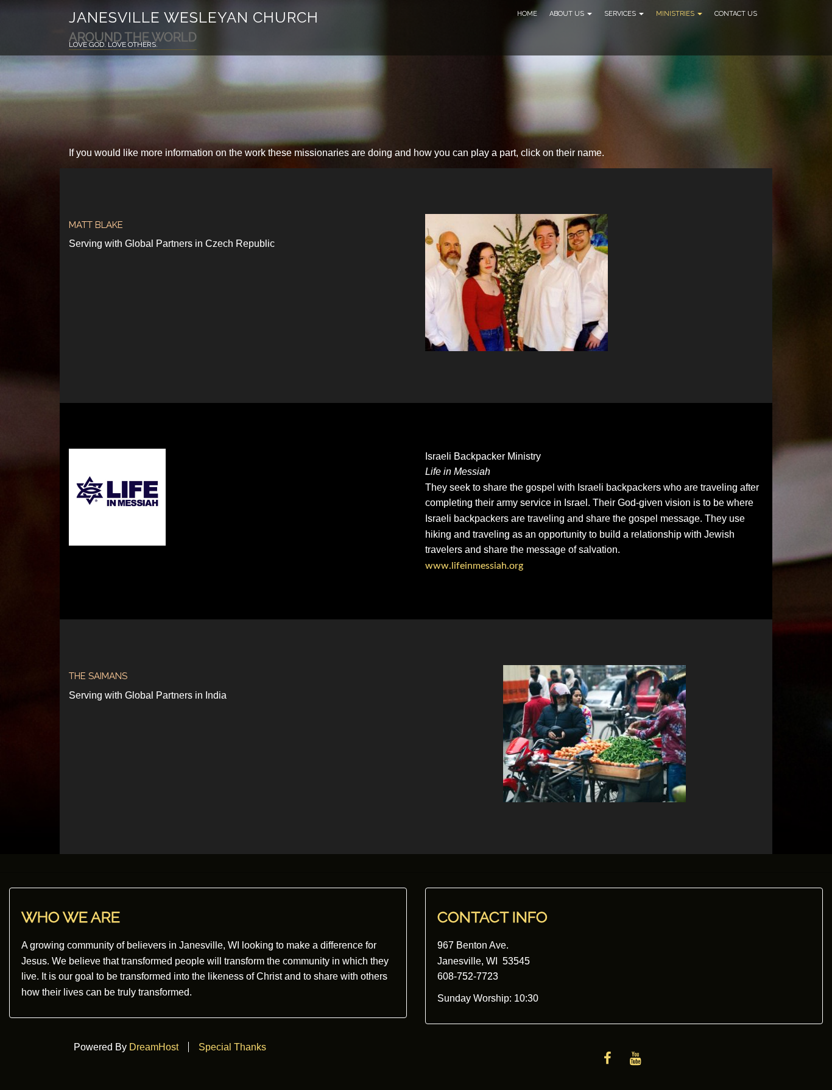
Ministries (676, 14)
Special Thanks (232, 1047)
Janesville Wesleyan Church (194, 17)
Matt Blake (96, 224)
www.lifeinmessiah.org (474, 566)
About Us (567, 14)
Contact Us (735, 14)
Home (527, 14)
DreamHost (153, 1047)
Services (621, 14)
